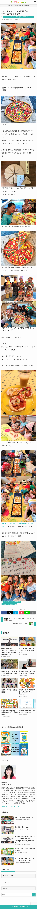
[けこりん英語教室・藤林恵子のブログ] (18, 2)
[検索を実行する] (34, 895)
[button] (4, 612)
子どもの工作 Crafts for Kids (26, 16)
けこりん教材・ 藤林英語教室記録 (11, 16)
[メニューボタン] (35, 2)
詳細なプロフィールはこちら (10, 806)
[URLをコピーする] (33, 612)
